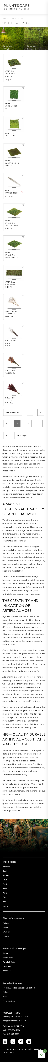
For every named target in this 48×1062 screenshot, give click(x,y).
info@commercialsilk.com (14, 1020)
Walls (5, 996)
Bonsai (6, 875)
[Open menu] (40, 7)
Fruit (5, 884)
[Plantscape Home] (17, 7)
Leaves (6, 936)
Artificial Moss (10, 19)
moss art (30, 534)
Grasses (6, 932)
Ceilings (6, 992)
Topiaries (7, 966)
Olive (5, 888)
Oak (4, 901)
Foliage (6, 923)
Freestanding (9, 1001)
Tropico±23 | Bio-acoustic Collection (19, 988)
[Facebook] (20, 1041)
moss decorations (17, 541)
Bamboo (6, 866)
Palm (5, 893)
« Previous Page (13, 412)
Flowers (6, 927)
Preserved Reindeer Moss (31, 661)
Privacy (13, 1052)
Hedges (6, 953)
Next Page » (22, 435)
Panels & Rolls (9, 962)
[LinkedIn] (28, 1041)
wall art (6, 483)
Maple (5, 906)
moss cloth (19, 534)
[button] (22, 56)
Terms (5, 1052)
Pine (5, 897)
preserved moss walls (20, 537)
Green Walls (8, 957)
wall (13, 691)
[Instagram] (5, 1041)
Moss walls (7, 446)
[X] (12, 1041)
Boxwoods (7, 970)
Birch (5, 871)
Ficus (5, 880)
